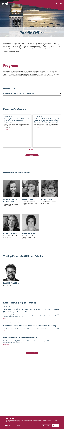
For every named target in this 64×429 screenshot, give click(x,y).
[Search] (56, 3)
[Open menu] (60, 3)
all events (32, 155)
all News (32, 353)
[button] (29, 149)
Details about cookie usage (15, 421)
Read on (8, 129)
